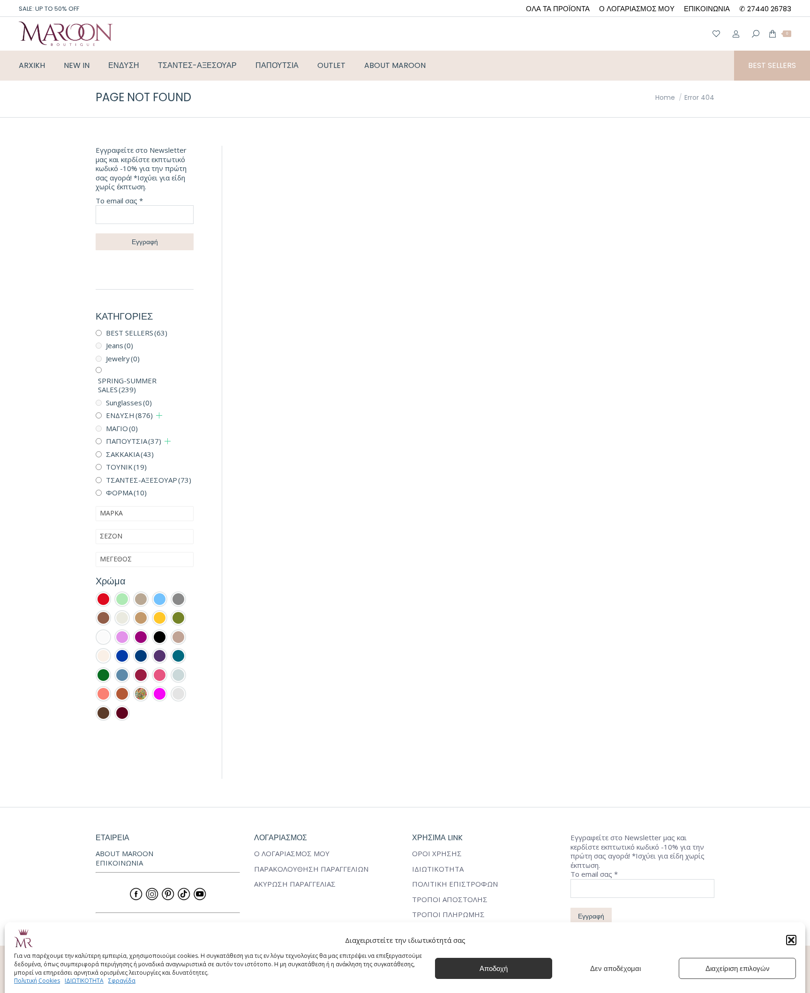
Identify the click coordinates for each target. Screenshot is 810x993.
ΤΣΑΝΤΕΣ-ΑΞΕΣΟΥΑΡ (148, 480)
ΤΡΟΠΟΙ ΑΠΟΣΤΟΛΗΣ (450, 899)
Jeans (119, 345)
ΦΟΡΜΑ (126, 492)
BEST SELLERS (136, 332)
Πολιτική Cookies (37, 981)
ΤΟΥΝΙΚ (126, 466)
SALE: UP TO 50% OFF (49, 8)
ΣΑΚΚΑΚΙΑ (130, 454)
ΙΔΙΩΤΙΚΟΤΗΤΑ (84, 981)
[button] (791, 940)
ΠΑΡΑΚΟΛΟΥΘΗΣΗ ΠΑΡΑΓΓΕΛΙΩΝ (311, 869)
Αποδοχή (494, 968)
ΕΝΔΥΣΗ (129, 415)
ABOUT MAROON (124, 853)
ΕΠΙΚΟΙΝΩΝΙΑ (119, 862)
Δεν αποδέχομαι (615, 968)
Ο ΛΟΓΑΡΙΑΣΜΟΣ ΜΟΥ (292, 853)
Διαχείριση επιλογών (737, 968)
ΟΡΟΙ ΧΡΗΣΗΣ (437, 853)
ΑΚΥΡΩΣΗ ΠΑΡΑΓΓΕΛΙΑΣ (295, 884)
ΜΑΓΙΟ (122, 428)
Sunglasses (129, 402)
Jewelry (123, 358)
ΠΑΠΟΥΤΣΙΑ (133, 441)
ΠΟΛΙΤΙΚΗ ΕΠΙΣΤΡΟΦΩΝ (455, 884)
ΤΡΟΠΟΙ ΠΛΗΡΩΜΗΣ (448, 914)
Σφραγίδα (121, 981)
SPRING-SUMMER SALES (127, 385)
